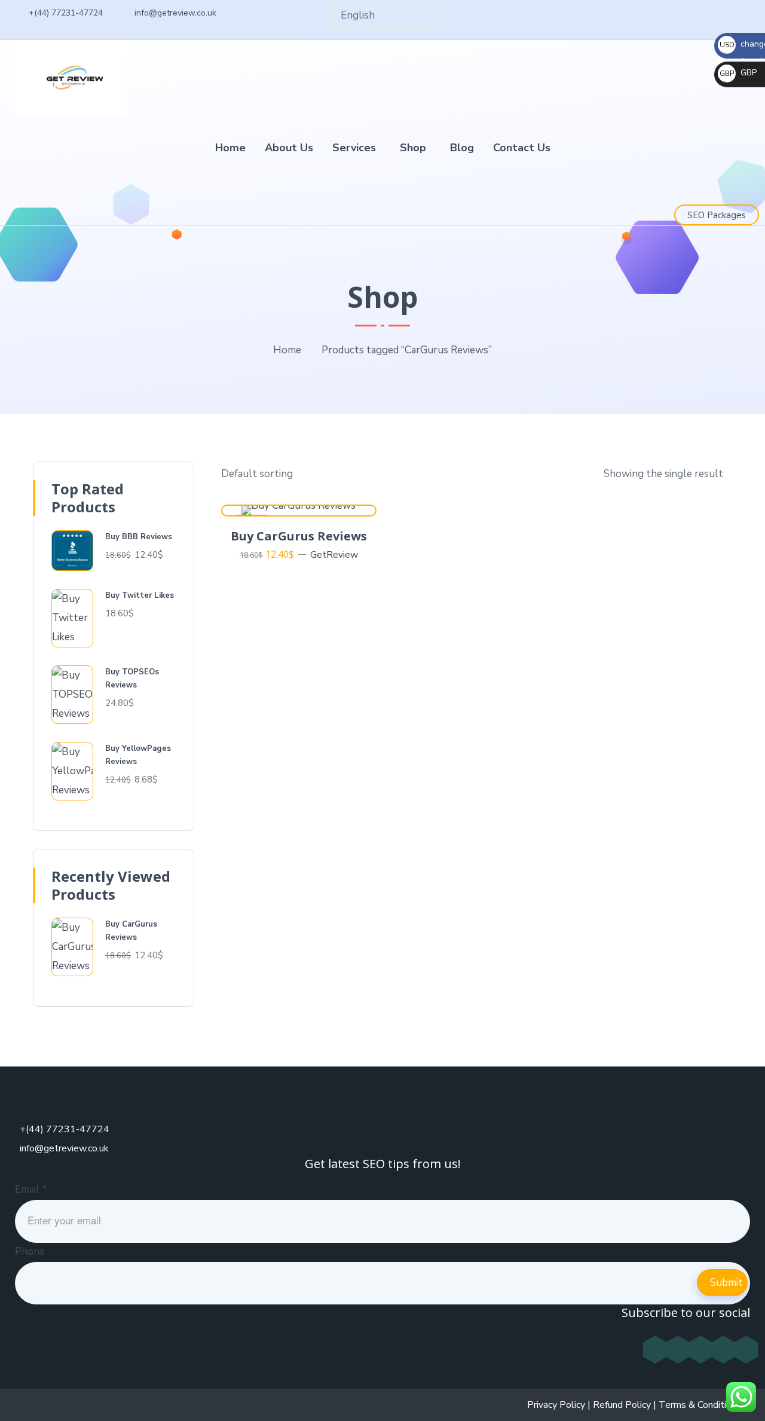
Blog (462, 147)
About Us (289, 147)
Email (31, 1189)
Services (354, 147)
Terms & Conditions (700, 1404)
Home (230, 147)
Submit (726, 1282)
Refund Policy (622, 1404)
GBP (738, 72)
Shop (413, 147)
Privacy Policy (556, 1404)
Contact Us (521, 147)
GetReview (334, 554)
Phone (30, 1251)
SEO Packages (716, 215)
